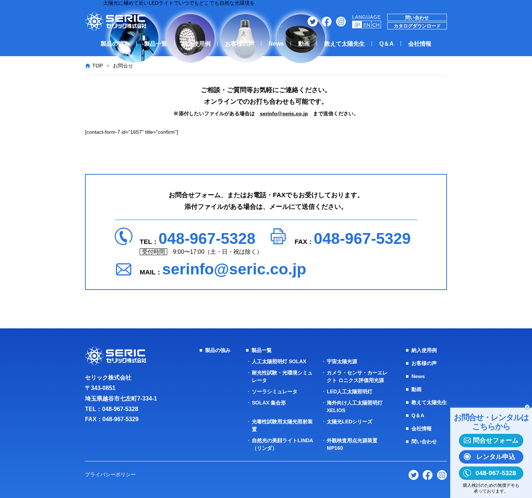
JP (357, 25)
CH (376, 25)
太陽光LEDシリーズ (349, 421)
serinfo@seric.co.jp (284, 113)
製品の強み (115, 44)
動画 (304, 44)
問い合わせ (417, 17)
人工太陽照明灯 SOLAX (279, 361)
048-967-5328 (207, 238)
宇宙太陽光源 (342, 361)
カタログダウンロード (417, 26)
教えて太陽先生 (344, 44)
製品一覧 (155, 44)
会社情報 (419, 44)
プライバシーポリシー (110, 474)
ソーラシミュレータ (274, 391)
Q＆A (386, 44)
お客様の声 (239, 44)
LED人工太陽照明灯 (349, 391)
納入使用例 (196, 44)
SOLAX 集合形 (269, 403)
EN (366, 25)
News (276, 44)
